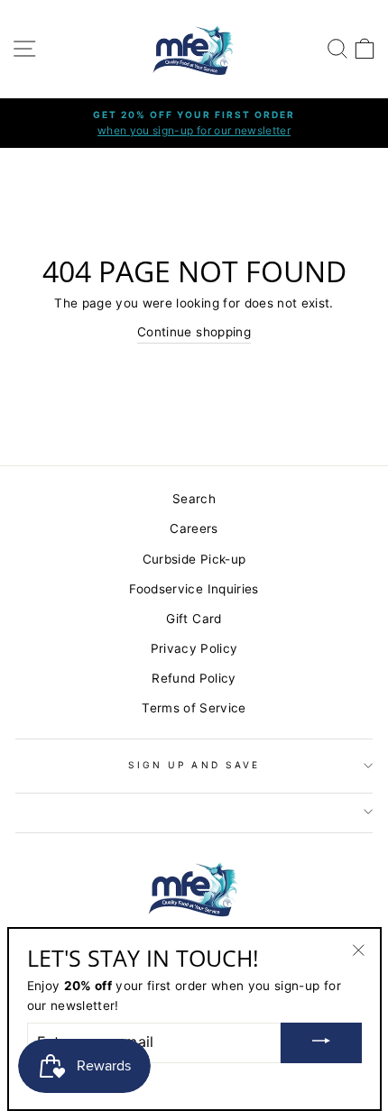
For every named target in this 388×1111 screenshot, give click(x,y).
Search (194, 498)
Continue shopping (194, 332)
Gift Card (193, 618)
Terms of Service (193, 708)
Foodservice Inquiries (193, 589)
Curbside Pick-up (194, 559)
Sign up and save (194, 764)
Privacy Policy (194, 648)
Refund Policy (194, 678)
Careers (193, 528)
